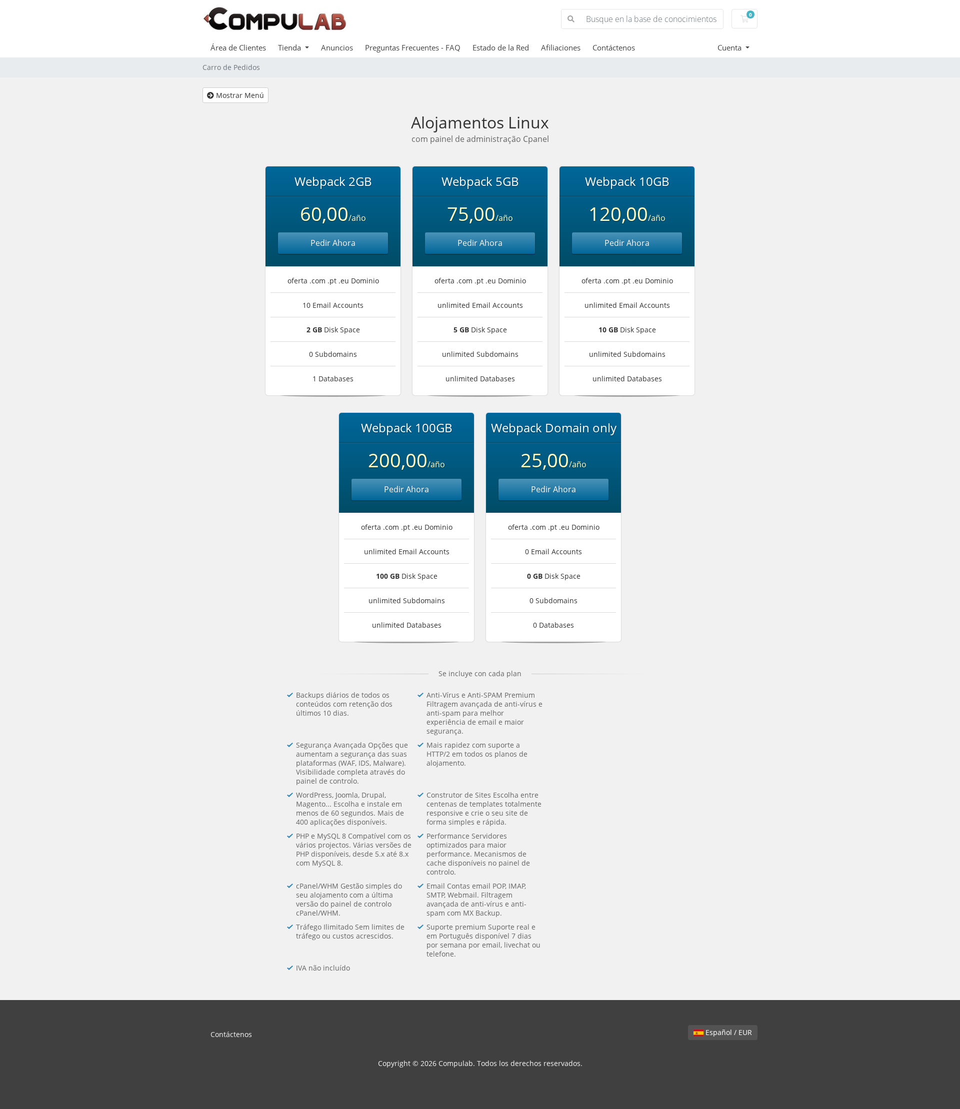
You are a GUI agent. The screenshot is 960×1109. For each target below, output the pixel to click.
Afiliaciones (560, 47)
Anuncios (337, 47)
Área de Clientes (238, 47)
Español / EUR (728, 1032)
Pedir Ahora (333, 242)
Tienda (290, 47)
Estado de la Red (500, 47)
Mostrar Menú (239, 95)
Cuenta (731, 47)
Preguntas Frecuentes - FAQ (412, 47)
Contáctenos (613, 47)
